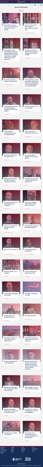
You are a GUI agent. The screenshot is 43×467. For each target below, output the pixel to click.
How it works (2, 448)
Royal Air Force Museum (28, 458)
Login (40, 1)
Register (2, 453)
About (37, 1)
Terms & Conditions (35, 448)
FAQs (22, 452)
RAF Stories (23, 448)
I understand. (24, 465)
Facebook (12, 448)
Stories (1, 1)
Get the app (2, 452)
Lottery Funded (16, 458)
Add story (33, 1)
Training (20, 10)
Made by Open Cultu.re (21, 463)
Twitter (12, 452)
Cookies (40, 465)
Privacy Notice (35, 465)
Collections (6, 1)
